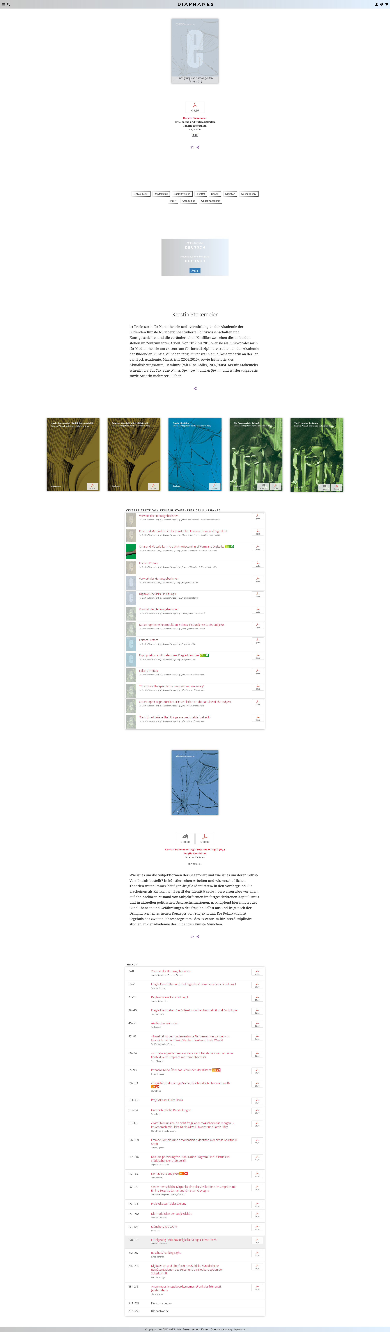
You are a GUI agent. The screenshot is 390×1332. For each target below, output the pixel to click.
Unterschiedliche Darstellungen (171, 1110)
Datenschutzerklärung (221, 1329)
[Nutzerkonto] (376, 4)
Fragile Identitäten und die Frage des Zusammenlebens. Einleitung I (193, 984)
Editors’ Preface (148, 640)
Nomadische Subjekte (165, 1173)
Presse (186, 1329)
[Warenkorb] (386, 4)
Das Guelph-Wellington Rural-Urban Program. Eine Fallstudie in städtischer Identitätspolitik (190, 1158)
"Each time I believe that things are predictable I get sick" (174, 717)
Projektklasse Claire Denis (167, 1100)
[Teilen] (198, 147)
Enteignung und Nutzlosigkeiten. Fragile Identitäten (184, 1239)
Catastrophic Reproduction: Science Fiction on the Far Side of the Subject (185, 701)
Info (179, 1329)
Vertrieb (195, 1329)
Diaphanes (195, 4)
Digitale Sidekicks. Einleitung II (157, 594)
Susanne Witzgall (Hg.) (211, 849)
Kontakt (205, 1329)
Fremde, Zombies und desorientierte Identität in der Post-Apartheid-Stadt (194, 1141)
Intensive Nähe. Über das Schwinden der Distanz (181, 1070)
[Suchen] (8, 4)
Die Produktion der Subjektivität (171, 1213)
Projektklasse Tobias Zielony (168, 1203)
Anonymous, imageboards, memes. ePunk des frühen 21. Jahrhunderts (186, 1288)
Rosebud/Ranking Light (166, 1252)
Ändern (195, 270)
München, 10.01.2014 (164, 1226)
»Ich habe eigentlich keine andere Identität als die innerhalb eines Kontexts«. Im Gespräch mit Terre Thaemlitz (192, 1055)
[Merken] (192, 147)
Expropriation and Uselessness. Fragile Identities (169, 655)
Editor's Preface (149, 563)
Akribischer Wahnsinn (164, 1023)
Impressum (239, 1329)
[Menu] (3, 4)
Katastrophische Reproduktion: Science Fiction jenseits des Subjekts (181, 624)
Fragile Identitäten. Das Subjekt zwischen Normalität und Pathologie (194, 1010)
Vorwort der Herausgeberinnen (159, 515)
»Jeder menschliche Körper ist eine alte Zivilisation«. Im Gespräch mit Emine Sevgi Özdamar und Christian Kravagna (194, 1188)
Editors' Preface (148, 670)
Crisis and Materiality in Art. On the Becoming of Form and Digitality (181, 546)
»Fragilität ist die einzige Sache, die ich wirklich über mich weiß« (190, 1083)
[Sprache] (381, 4)
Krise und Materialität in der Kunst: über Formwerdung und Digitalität (183, 531)
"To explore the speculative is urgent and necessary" (171, 686)
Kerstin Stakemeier (195, 118)
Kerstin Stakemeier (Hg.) (180, 849)
